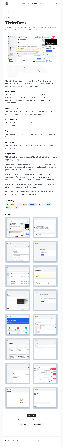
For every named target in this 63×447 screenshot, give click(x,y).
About (28, 3)
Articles (34, 3)
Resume (19, 440)
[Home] (6, 3)
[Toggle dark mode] (56, 3)
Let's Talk (23, 424)
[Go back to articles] (7, 12)
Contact (30, 440)
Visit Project (31, 415)
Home (23, 3)
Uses (40, 3)
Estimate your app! (37, 424)
